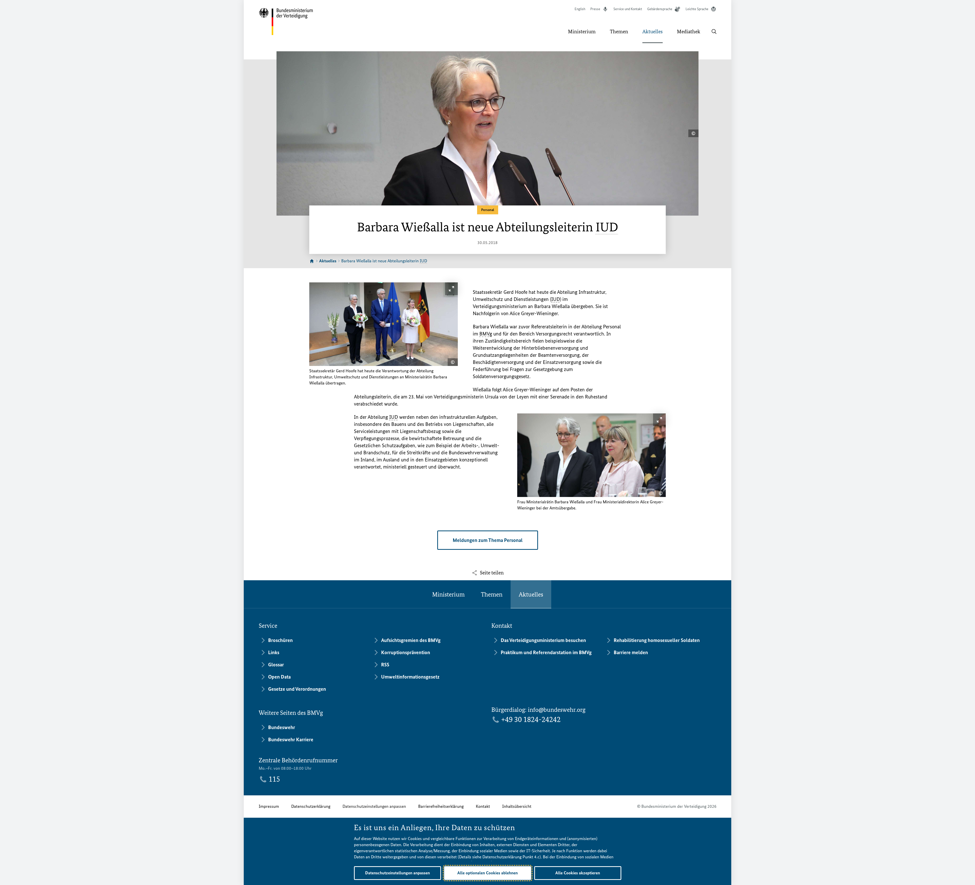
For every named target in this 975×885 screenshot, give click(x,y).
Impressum (269, 806)
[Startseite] (311, 261)
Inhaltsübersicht (516, 806)
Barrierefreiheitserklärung (441, 806)
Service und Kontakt (627, 9)
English (580, 9)
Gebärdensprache (659, 9)
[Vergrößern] (451, 288)
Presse (595, 9)
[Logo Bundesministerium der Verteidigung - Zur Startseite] (286, 21)
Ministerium (448, 594)
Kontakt (483, 806)
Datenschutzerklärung (310, 806)
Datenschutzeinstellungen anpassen (374, 806)
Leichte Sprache (697, 9)
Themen (491, 594)
